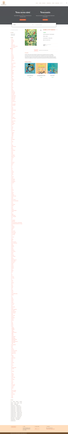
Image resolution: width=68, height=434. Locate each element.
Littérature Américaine (14, 332)
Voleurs (12, 395)
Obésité (12, 280)
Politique (12, 298)
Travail (12, 380)
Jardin (12, 217)
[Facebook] (36, 429)
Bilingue (12, 71)
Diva (11, 125)
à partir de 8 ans (13, 420)
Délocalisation (12, 117)
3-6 (11, 401)
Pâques (12, 287)
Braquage (12, 76)
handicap (12, 193)
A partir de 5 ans (19, 408)
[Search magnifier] (66, 3)
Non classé (12, 276)
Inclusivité (12, 211)
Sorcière (12, 360)
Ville (11, 389)
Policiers (12, 335)
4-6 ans (46, 45)
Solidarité (12, 355)
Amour (12, 52)
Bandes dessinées (13, 66)
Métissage (12, 258)
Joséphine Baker (13, 221)
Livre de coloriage (13, 233)
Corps (12, 106)
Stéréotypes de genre (13, 367)
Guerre (12, 191)
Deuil (11, 119)
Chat (11, 82)
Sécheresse (12, 349)
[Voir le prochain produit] (57, 29)
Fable (11, 168)
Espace (12, 158)
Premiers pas (12, 303)
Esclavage (12, 157)
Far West (12, 174)
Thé (11, 372)
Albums (47, 44)
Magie (12, 240)
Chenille (12, 83)
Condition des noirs (13, 95)
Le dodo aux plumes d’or (30, 75)
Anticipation (12, 58)
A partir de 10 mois (13, 412)
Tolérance (13, 356)
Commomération (13, 93)
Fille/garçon (12, 182)
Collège (12, 89)
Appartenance (12, 60)
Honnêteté (12, 205)
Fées (11, 175)
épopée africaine (13, 156)
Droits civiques (13, 139)
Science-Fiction (13, 342)
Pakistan (12, 286)
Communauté (12, 94)
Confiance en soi (13, 99)
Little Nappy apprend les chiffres (41, 75)
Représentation (13, 317)
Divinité (12, 128)
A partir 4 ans (16, 404)
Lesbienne (12, 228)
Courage (12, 107)
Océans (12, 281)
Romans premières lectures (15, 341)
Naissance (12, 268)
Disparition (12, 124)
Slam (11, 354)
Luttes (12, 238)
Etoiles (12, 164)
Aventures (13, 327)
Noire (11, 275)
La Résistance (12, 227)
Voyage (54, 74)
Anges (12, 53)
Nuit (11, 279)
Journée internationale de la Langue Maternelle (16, 222)
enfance (12, 151)
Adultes (12, 404)
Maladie (12, 244)
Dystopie (12, 141)
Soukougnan (12, 362)
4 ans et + (17, 401)
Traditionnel (12, 374)
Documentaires (13, 130)
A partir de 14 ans (13, 415)
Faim (11, 169)
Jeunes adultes (13, 419)
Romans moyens (13, 340)
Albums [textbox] (23, 24)
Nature (50, 44)
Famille (12, 170)
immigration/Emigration (13, 210)
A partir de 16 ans (13, 416)
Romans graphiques (13, 344)
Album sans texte (13, 47)
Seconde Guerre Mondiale (14, 350)
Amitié (48, 44)
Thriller (12, 343)
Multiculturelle (12, 262)
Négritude (12, 270)
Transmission (12, 379)
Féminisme (12, 176)
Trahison (12, 378)
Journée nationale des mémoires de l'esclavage (16, 223)
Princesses (12, 304)
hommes (12, 203)
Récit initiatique (13, 310)
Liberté (12, 229)
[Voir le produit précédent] (55, 29)
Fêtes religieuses (13, 181)
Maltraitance (12, 246)
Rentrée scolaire (13, 315)
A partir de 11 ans (19, 412)
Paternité (12, 291)
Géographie (13, 132)
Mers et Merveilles (13, 256)
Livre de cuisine (13, 234)
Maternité (12, 252)
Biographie (12, 72)
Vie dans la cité (13, 384)
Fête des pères (13, 180)
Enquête (12, 152)
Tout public (17, 419)
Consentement (13, 100)
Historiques (13, 331)
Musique (12, 264)
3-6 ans (14, 401)
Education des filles (13, 146)
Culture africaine (13, 113)
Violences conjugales (13, 390)
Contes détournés (13, 105)
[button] (44, 3)
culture (12, 112)
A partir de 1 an (18, 405)
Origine (12, 285)
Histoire (12, 133)
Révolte (12, 322)
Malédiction (12, 245)
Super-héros (12, 368)
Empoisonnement (13, 150)
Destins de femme (13, 118)
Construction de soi (13, 101)
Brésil (12, 77)
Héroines (12, 198)
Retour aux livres (13, 35)
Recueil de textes (13, 336)
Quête (12, 305)
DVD (11, 140)
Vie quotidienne (13, 385)
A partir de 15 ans (19, 415)
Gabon (12, 187)
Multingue (12, 263)
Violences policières (13, 391)
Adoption (12, 42)
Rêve (11, 321)
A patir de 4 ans (19, 416)
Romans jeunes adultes (14, 339)
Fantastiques (13, 329)
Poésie (12, 297)
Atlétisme (12, 64)
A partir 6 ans (13, 405)
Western (12, 397)
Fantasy (12, 330)
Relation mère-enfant (13, 311)
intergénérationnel (13, 215)
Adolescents (12, 41)
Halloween (12, 192)
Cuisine (12, 111)
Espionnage (13, 328)
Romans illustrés (13, 338)
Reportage (12, 316)
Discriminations (13, 123)
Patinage (12, 292)
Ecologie (12, 145)
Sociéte (12, 135)
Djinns (12, 129)
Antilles (12, 59)
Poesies (12, 134)
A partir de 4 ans (13, 408)
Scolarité (12, 348)
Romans (12, 326)
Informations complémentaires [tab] (43, 50)
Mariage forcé (12, 250)
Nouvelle (12, 334)
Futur (11, 186)
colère (12, 88)
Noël (11, 274)
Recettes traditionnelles (14, 309)
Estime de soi (12, 162)
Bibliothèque (12, 70)
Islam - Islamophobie (13, 216)
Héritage (12, 197)
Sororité (12, 361)
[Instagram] (38, 429)
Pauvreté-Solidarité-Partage (14, 293)
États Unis (12, 163)
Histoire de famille (13, 199)
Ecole (11, 144)
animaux (12, 54)
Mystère (12, 333)
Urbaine (12, 383)
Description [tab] (36, 50)
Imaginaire (12, 209)
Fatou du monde (52, 75)
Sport (11, 366)
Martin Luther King (13, 251)
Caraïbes (12, 78)
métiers (12, 257)
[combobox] (23, 24)
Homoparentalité (13, 204)
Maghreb (12, 239)
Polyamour (12, 299)
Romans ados (13, 337)
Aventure (12, 65)
